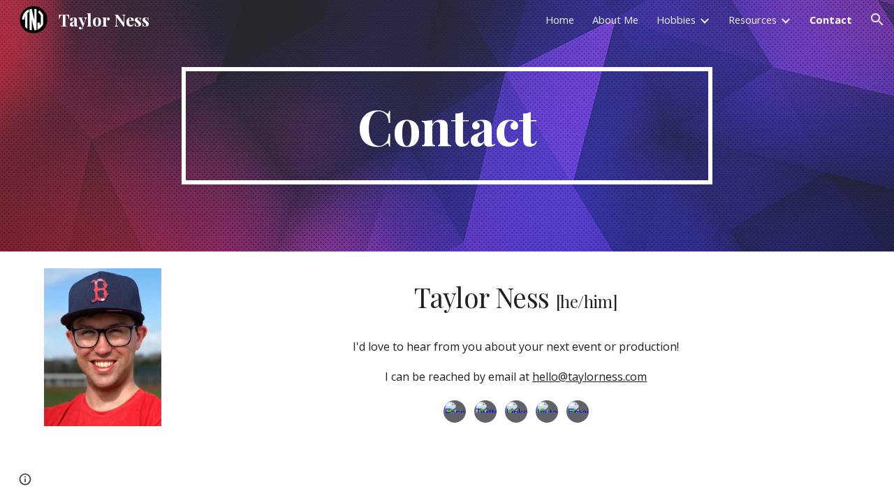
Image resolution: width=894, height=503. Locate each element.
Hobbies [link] (676, 20)
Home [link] (559, 20)
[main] (447, 125)
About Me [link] (615, 20)
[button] (877, 19)
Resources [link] (752, 20)
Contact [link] (830, 20)
